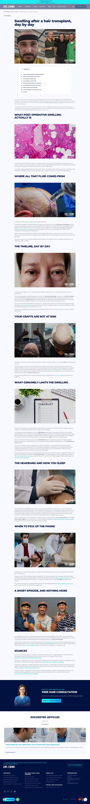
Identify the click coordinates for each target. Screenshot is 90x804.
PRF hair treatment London (31, 781)
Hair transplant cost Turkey (52, 787)
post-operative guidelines (21, 457)
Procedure (42, 6)
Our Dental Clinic (50, 781)
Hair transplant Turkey (9, 775)
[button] (80, 6)
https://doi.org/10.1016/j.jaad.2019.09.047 (29, 668)
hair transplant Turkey (33, 645)
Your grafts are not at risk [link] (29, 81)
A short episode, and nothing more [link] (32, 89)
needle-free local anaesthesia (27, 229)
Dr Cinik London (61, 6)
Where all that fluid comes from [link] (31, 76)
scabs (43, 375)
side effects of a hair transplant (54, 102)
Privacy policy (73, 799)
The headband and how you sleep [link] (32, 85)
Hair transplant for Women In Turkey (13, 784)
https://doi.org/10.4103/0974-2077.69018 (53, 662)
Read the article (10, 752)
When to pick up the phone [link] (30, 87)
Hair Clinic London (29, 776)
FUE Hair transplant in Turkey (11, 777)
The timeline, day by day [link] (29, 78)
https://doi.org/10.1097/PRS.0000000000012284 (27, 657)
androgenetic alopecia (51, 642)
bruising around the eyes (26, 305)
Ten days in (61, 309)
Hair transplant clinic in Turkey (53, 777)
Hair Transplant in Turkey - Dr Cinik (11, 11)
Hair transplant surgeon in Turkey (54, 775)
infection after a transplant (62, 577)
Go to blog (44, 724)
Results (35, 6)
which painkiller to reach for (65, 583)
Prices (49, 6)
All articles (8, 15)
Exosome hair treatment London (33, 783)
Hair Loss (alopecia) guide (52, 779)
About (20, 6)
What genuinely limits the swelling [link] (32, 83)
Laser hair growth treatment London (34, 787)
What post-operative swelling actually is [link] (33, 74)
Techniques (28, 6)
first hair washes (59, 375)
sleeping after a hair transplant (62, 519)
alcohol (21, 456)
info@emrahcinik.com (72, 783)
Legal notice (65, 799)
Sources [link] (25, 92)
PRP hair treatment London (31, 779)
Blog (54, 6)
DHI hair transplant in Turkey (11, 779)
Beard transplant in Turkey (10, 781)
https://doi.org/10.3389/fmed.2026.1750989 (26, 673)
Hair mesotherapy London (31, 785)
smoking (29, 456)
